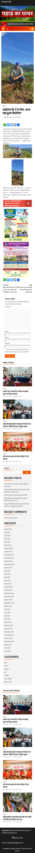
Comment (8, 307)
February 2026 (8, 548)
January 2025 (8, 590)
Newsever (26, 848)
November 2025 (9, 558)
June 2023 (7, 651)
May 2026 (7, 539)
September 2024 (9, 603)
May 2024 (7, 616)
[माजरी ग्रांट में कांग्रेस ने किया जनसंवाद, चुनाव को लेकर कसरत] (17, 376)
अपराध (6, 666)
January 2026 (8, 551)
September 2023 (9, 641)
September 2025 (9, 564)
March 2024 (7, 622)
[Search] (29, 28)
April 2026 (7, 542)
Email (7, 337)
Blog (5, 663)
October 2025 (8, 561)
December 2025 (9, 555)
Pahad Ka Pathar (8, 117)
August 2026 (8, 529)
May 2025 (7, 577)
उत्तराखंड (4, 105)
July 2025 (7, 571)
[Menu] (7, 29)
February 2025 (8, 587)
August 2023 (8, 645)
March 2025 (7, 584)
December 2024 (9, 593)
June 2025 (7, 574)
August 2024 (8, 606)
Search (6, 468)
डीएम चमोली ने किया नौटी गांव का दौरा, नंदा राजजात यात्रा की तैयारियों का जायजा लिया (10, 288)
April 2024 (7, 619)
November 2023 (9, 635)
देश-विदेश (6, 675)
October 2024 (8, 600)
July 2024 (7, 609)
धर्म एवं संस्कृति (7, 679)
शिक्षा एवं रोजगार (8, 682)
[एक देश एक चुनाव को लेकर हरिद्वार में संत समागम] (17, 441)
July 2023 (7, 648)
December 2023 (9, 632)
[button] (7, 29)
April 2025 (7, 580)
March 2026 (7, 545)
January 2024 (8, 628)
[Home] (3, 29)
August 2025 (8, 567)
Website (7, 343)
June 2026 (7, 535)
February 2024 (8, 625)
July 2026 (7, 532)
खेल (5, 672)
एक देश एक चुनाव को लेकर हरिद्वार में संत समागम (16, 495)
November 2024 (9, 596)
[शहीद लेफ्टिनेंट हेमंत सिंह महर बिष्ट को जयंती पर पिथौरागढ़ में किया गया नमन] (17, 802)
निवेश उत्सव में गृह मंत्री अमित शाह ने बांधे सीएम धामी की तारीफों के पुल (25, 288)
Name (7, 331)
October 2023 (8, 638)
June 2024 (7, 612)
